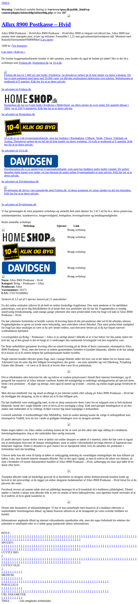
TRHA (5, 2)
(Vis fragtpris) (19, 45)
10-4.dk (57, 62)
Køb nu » (20, 51)
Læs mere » (8, 51)
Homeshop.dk (41, 62)
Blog (14, 600)
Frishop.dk (25, 62)
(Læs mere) (46, 39)
